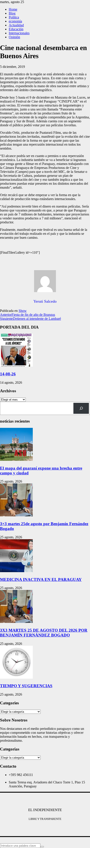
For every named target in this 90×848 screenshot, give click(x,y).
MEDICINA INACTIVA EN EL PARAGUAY (41, 579)
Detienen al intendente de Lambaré (30, 318)
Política (14, 17)
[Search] (81, 408)
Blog (12, 13)
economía (15, 21)
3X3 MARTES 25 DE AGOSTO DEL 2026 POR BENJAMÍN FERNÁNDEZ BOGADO (43, 632)
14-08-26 (8, 374)
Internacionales (19, 33)
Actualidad (16, 25)
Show (23, 311)
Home (13, 9)
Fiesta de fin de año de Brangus (27, 314)
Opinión (14, 37)
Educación (16, 29)
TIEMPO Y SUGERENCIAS (26, 685)
